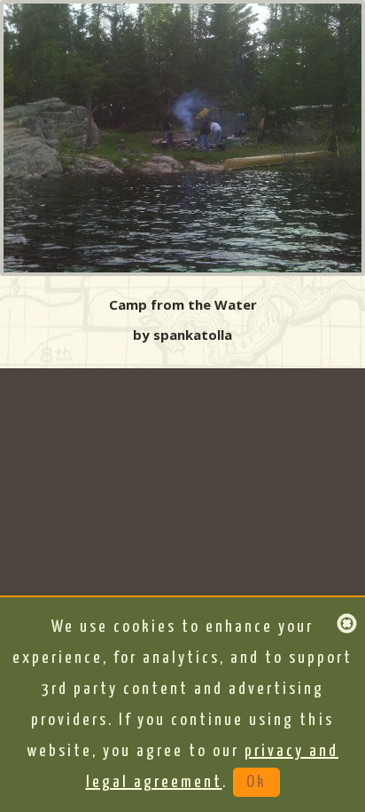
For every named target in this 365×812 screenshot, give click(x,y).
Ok (256, 782)
